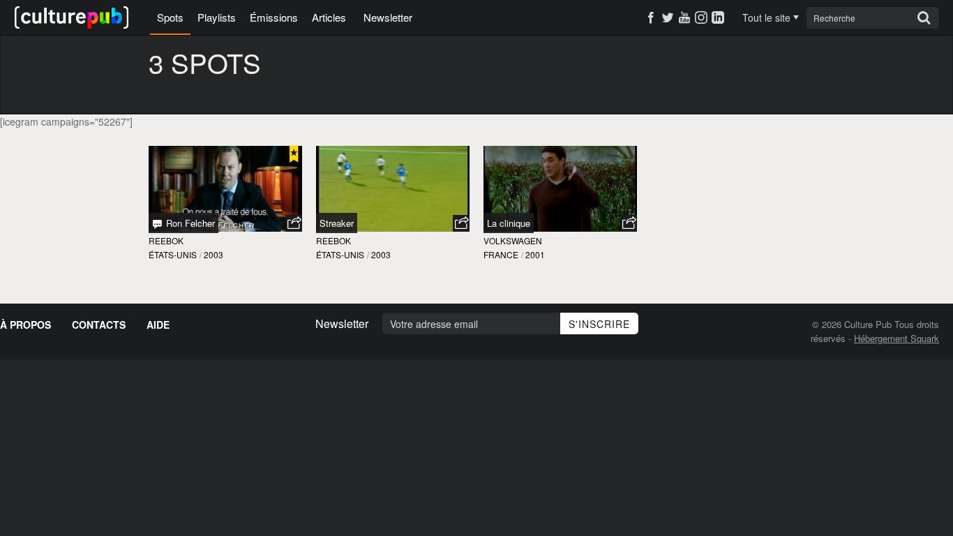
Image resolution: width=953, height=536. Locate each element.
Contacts (99, 325)
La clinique (508, 223)
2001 (535, 254)
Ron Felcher (189, 223)
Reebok (166, 240)
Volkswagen (512, 240)
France (500, 254)
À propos (25, 325)
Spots (170, 17)
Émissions (274, 17)
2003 (213, 254)
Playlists (216, 17)
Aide (158, 325)
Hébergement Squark (896, 338)
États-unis (173, 254)
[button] (293, 223)
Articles (329, 17)
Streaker (337, 223)
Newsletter (387, 17)
